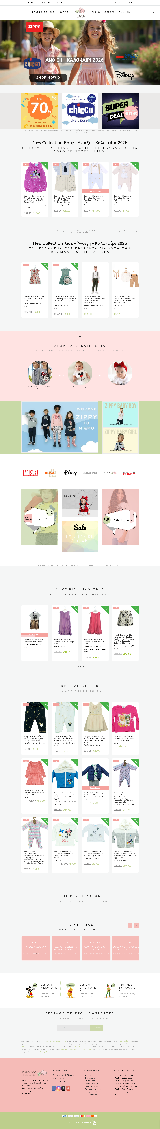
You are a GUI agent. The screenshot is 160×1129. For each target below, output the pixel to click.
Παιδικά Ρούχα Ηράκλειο (125, 1083)
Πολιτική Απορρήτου (93, 1089)
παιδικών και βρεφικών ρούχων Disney (73, 1049)
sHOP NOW (46, 81)
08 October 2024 (119, 953)
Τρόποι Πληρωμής (92, 1083)
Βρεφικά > (71, 495)
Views (40, 953)
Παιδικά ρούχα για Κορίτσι (126, 1075)
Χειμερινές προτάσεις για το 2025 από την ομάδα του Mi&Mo (96, 948)
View (40, 373)
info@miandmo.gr (62, 1081)
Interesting (126, 942)
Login (120, 2)
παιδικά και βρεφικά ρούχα (56, 1041)
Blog (117, 1094)
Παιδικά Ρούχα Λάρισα (124, 1081)
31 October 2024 (88, 953)
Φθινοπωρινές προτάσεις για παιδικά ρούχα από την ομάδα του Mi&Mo (126, 948)
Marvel (90, 1049)
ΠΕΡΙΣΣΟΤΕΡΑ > (80, 667)
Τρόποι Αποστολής (92, 1086)
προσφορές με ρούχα (83, 1046)
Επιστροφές (90, 1081)
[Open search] (153, 13)
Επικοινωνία (90, 1078)
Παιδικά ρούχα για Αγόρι (125, 1078)
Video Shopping (121, 1092)
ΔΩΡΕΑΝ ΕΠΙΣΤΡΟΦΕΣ (88, 988)
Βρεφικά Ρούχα (80, 387)
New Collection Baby (53, 143)
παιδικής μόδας (43, 1052)
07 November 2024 (59, 953)
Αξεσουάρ (120, 387)
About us (88, 1075)
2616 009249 (60, 1078)
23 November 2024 (29, 953)
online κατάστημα (125, 1041)
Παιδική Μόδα (36, 942)
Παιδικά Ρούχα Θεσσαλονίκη (126, 1086)
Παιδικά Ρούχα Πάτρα (124, 1089)
